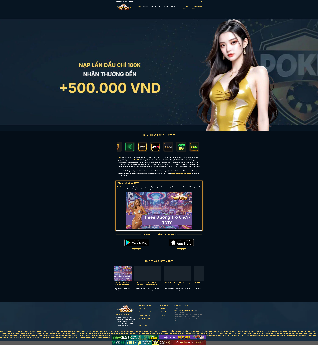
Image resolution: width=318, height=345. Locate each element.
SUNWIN (32, 331)
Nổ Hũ (166, 6)
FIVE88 (226, 331)
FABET (254, 333)
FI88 (299, 331)
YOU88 (301, 333)
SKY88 (206, 331)
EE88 (170, 333)
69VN (27, 333)
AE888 (151, 331)
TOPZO (136, 331)
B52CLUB (196, 331)
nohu (190, 331)
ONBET (58, 333)
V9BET (82, 333)
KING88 (23, 333)
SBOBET (294, 331)
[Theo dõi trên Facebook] (196, 1)
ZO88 (257, 331)
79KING (221, 333)
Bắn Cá (145, 6)
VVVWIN (215, 333)
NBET (296, 333)
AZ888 (210, 333)
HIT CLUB (57, 331)
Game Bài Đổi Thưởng (167, 331)
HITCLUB (64, 331)
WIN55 (175, 333)
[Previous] (112, 276)
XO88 (244, 333)
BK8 (97, 331)
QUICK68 (2, 331)
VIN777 (89, 331)
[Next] (205, 276)
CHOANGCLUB (128, 331)
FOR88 (158, 333)
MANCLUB (164, 333)
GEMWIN (52, 333)
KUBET (45, 331)
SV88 (258, 333)
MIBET (106, 331)
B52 (183, 333)
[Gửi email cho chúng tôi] (201, 1)
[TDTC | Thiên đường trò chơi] (124, 6)
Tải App (172, 6)
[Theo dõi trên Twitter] (200, 1)
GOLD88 (26, 331)
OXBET (17, 333)
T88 (115, 331)
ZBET (211, 331)
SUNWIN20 (39, 331)
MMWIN (14, 331)
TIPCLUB (3, 333)
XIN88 (12, 333)
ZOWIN (146, 331)
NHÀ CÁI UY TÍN (277, 331)
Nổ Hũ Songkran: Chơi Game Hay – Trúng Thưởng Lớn (188, 284)
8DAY (179, 333)
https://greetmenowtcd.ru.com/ (181, 173)
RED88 (101, 331)
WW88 (63, 333)
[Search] (135, 6)
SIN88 (201, 331)
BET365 (303, 331)
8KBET (309, 331)
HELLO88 (39, 333)
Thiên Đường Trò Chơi (123, 187)
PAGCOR (136, 160)
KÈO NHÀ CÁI (286, 331)
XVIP (121, 331)
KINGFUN (46, 333)
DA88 (313, 331)
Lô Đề (160, 6)
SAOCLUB (238, 331)
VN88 (111, 331)
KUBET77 (51, 331)
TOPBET (273, 333)
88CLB (91, 333)
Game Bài (153, 6)
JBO (94, 331)
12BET (198, 333)
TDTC (139, 6)
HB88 (86, 333)
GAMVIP (20, 331)
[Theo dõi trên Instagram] (198, 1)
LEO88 (226, 333)
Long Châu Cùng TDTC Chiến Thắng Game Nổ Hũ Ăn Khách (128, 284)
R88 (118, 331)
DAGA (193, 333)
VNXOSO (291, 333)
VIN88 (215, 331)
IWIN (265, 331)
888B (8, 333)
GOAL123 (204, 333)
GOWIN (8, 331)
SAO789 (96, 333)
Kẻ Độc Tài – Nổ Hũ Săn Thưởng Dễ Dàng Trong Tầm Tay (158, 284)
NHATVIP (33, 333)
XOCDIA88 (157, 331)
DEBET (79, 331)
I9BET (69, 331)
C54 (78, 333)
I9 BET (74, 331)
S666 (101, 333)
